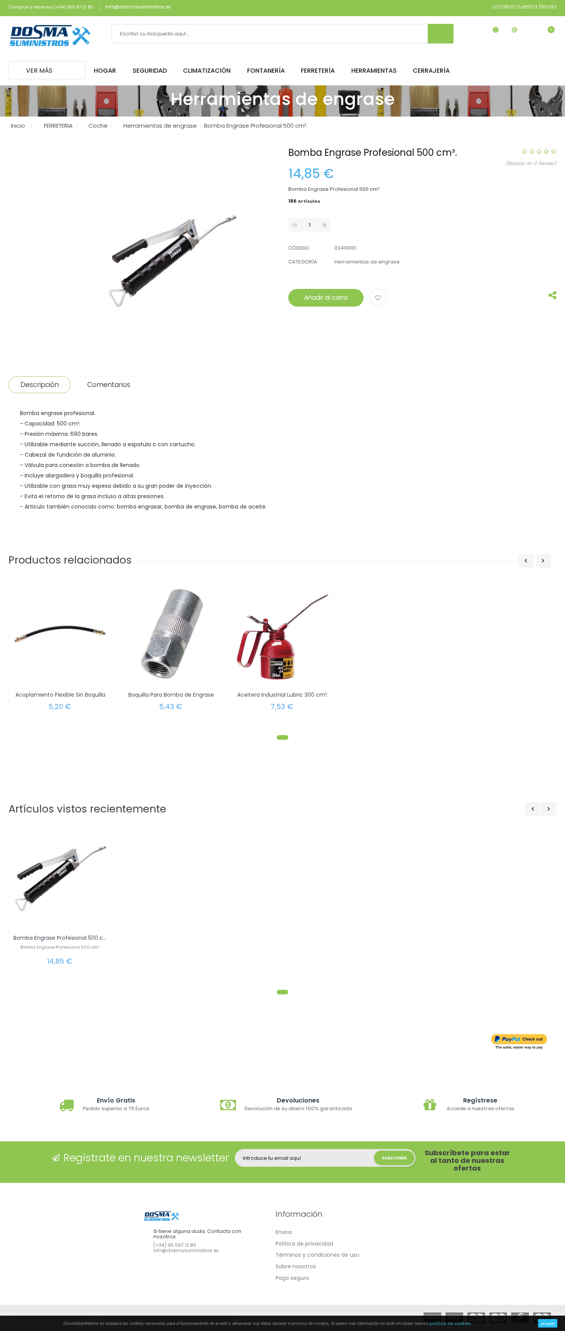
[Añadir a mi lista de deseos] (379, 298)
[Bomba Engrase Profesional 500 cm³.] (60, 877)
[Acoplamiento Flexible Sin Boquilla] (60, 634)
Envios (284, 1232)
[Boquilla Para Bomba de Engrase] (171, 634)
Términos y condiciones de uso (317, 1255)
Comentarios (108, 384)
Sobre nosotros (296, 1266)
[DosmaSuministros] (50, 36)
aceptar (548, 1323)
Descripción (39, 384)
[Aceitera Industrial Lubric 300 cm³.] (282, 634)
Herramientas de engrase (367, 261)
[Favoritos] (490, 34)
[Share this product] (552, 297)
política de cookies (450, 1323)
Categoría (302, 261)
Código (298, 248)
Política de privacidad (304, 1244)
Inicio (18, 126)
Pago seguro (292, 1278)
